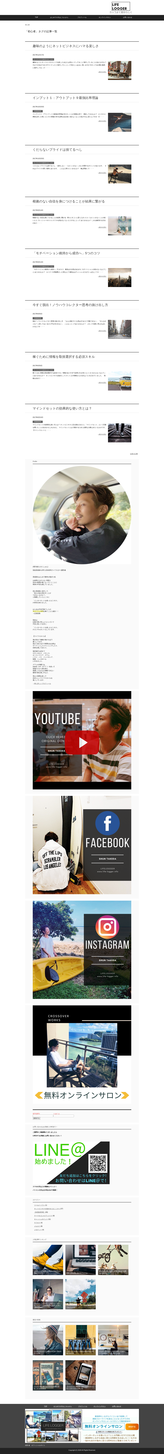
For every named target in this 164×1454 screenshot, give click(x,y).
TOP (36, 17)
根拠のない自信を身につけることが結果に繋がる (69, 201)
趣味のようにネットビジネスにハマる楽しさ (66, 46)
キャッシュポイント (41, 1219)
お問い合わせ (127, 17)
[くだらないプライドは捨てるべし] (119, 182)
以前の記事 (134, 454)
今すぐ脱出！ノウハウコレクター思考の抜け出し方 (70, 305)
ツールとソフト (39, 1205)
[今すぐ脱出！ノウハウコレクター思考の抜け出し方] (119, 337)
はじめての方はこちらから (59, 17)
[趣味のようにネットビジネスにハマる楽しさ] (119, 78)
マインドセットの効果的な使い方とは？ (62, 408)
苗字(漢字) (36, 1114)
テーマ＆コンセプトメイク (43, 1216)
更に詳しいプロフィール (42, 683)
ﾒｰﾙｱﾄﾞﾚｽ (57, 1114)
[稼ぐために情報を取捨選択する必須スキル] (119, 389)
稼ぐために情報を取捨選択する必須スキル (64, 356)
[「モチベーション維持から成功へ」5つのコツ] (119, 285)
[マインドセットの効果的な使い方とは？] (119, 441)
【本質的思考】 (38, 111)
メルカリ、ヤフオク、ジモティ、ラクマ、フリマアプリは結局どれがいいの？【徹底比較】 (47, 1305)
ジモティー (38, 1230)
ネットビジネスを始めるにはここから (43, 59)
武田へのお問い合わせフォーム (77, 1273)
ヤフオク (37, 1223)
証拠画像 (37, 613)
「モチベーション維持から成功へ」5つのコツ (66, 253)
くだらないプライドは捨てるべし (57, 149)
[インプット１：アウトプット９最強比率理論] (119, 130)
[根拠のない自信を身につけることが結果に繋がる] (119, 234)
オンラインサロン (105, 17)
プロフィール (82, 17)
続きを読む (102, 72)
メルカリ (37, 1226)
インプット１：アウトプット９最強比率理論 (65, 98)
